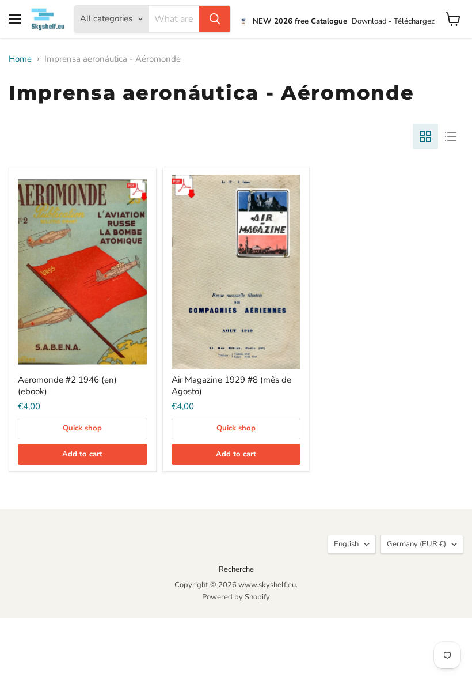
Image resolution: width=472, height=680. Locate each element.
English (346, 544)
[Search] (214, 19)
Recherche (236, 569)
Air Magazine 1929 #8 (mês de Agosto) (231, 385)
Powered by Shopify (236, 597)
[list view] (450, 136)
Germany (416, 544)
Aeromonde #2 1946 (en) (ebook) (67, 385)
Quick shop (82, 428)
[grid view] (425, 136)
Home (20, 59)
